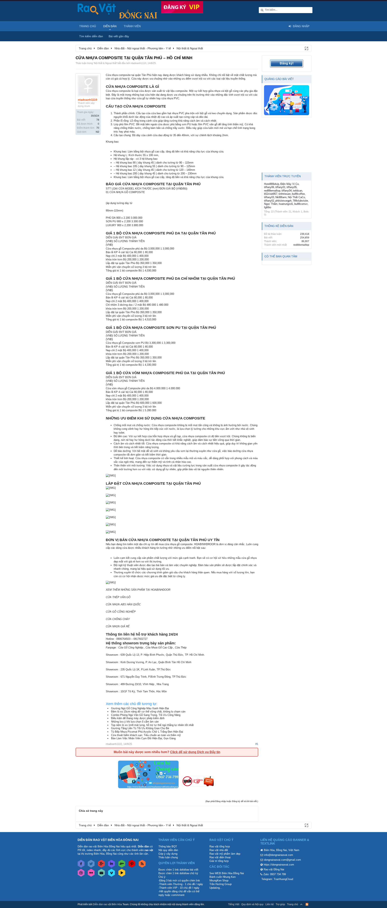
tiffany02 (269, 200)
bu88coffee (298, 193)
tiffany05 (292, 187)
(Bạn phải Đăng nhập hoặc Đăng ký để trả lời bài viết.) (231, 801)
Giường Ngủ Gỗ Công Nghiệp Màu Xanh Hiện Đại (140, 708)
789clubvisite (300, 200)
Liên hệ (269, 904)
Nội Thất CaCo (296, 197)
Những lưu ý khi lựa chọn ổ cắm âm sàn (135, 721)
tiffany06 (269, 187)
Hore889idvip (271, 183)
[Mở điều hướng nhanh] (306, 48)
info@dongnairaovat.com (278, 854)
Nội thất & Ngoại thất (105, 63)
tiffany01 (280, 187)
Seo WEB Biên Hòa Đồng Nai (226, 873)
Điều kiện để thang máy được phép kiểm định (137, 718)
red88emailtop (272, 190)
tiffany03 (269, 197)
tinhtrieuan (285, 193)
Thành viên (132, 26)
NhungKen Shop (218, 880)
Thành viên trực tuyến (282, 176)
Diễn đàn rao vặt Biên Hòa (107, 904)
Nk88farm (281, 197)
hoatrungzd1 (286, 203)
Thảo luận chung (168, 857)
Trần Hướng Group (220, 884)
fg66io (267, 207)
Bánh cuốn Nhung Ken (222, 876)
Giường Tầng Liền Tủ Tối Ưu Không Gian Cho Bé (140, 728)
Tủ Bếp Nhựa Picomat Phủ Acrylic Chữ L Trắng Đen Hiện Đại (147, 731)
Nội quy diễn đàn (168, 850)
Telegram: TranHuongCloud (277, 879)
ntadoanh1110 (138, 63)
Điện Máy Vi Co (289, 183)
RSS (307, 904)
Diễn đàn (110, 26)
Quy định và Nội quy (252, 904)
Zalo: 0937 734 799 (274, 874)
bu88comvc (301, 203)
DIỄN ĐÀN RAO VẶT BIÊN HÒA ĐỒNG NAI (108, 840)
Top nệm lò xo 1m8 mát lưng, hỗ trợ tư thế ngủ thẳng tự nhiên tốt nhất (152, 725)
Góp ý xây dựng (167, 853)
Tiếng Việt (233, 904)
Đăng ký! (286, 63)
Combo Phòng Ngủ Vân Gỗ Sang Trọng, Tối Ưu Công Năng (145, 714)
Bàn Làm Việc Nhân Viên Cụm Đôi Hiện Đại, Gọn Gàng (143, 738)
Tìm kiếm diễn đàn (91, 36)
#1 (256, 743)
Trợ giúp (280, 904)
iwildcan (297, 190)
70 (97, 127)
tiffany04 (287, 190)
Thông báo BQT (167, 846)
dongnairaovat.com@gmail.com (282, 859)
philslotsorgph (283, 200)
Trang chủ (87, 26)
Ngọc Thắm (271, 203)
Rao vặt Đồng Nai (274, 869)
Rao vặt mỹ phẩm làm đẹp (224, 853)
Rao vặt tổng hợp (219, 846)
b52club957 (270, 193)
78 (97, 119)
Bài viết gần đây (119, 36)
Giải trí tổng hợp (219, 860)
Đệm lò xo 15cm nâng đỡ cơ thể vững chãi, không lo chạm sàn (148, 711)
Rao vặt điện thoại (220, 857)
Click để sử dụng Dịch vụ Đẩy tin (195, 752)
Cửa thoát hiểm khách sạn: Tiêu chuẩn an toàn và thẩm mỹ (146, 735)
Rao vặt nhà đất (218, 850)
